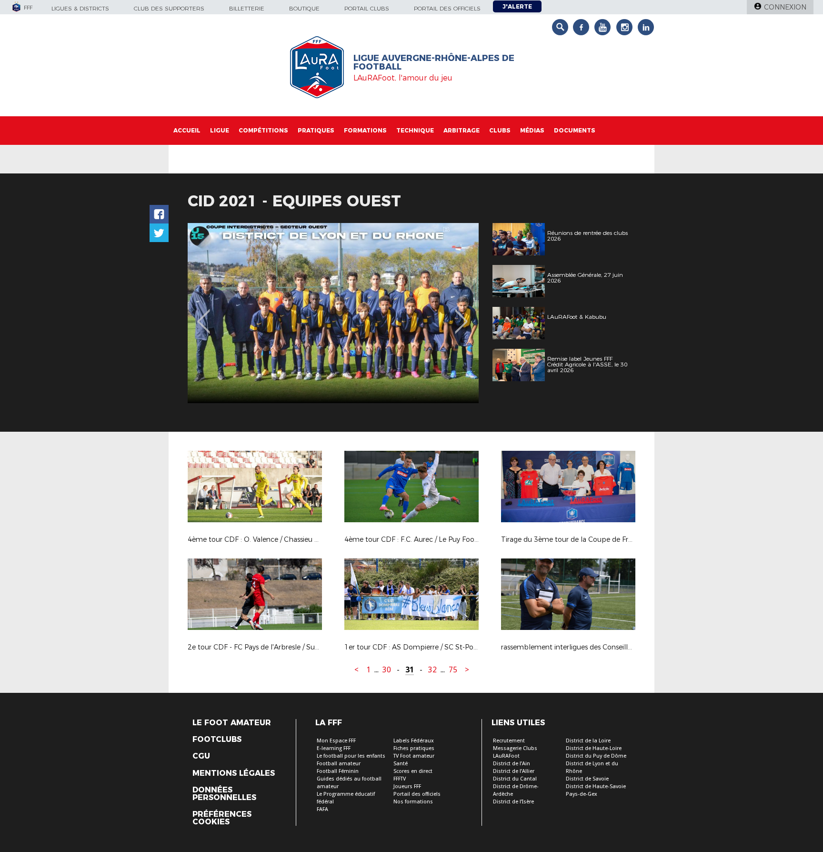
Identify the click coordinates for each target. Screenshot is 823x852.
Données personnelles (224, 793)
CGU (201, 756)
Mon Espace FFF (336, 741)
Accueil (187, 130)
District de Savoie (587, 779)
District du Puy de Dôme (596, 756)
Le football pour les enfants (351, 756)
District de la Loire (588, 741)
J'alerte (517, 6)
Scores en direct (412, 771)
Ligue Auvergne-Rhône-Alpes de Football (433, 62)
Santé (400, 764)
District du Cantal (515, 779)
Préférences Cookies (221, 818)
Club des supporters (169, 8)
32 (432, 669)
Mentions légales (233, 773)
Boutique (304, 8)
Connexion (785, 7)
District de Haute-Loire (594, 748)
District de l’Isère (513, 802)
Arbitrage (461, 130)
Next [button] (461, 314)
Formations (365, 130)
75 (453, 669)
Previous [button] (203, 314)
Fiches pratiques (413, 748)
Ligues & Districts (80, 8)
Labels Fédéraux (413, 741)
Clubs (500, 130)
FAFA (322, 809)
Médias (532, 130)
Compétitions (263, 130)
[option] (333, 313)
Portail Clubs (366, 8)
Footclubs (216, 739)
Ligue (219, 130)
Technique (415, 130)
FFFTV (399, 779)
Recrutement (509, 741)
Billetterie (246, 8)
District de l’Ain (511, 764)
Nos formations (413, 802)
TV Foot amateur (413, 756)
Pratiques (316, 130)
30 (386, 669)
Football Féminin (338, 771)
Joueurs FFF (407, 786)
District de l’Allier (513, 771)
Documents (574, 130)
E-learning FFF (334, 748)
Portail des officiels (447, 8)
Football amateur (339, 764)
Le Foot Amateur (231, 723)
